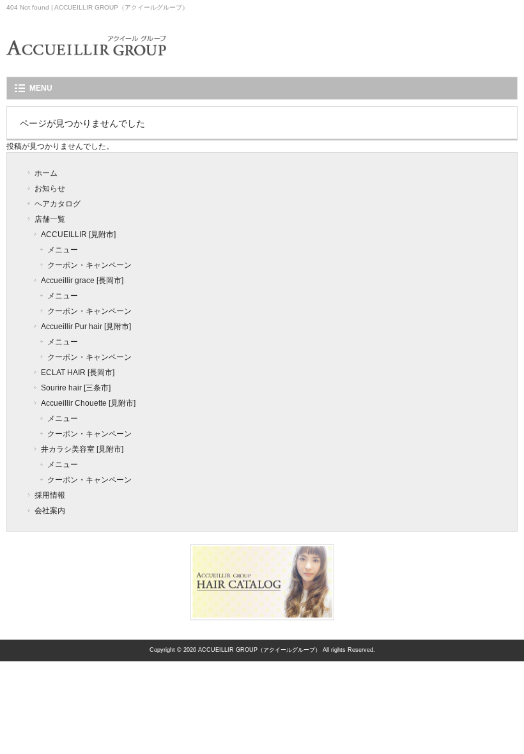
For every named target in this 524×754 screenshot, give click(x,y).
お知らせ (50, 188)
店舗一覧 (50, 219)
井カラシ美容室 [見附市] (82, 449)
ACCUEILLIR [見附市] (78, 234)
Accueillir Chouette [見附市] (88, 403)
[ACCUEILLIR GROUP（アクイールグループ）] (86, 64)
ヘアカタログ (58, 203)
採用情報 (50, 495)
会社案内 (50, 510)
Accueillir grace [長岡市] (82, 280)
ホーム (46, 173)
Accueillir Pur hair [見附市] (86, 326)
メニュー (62, 249)
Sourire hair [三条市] (76, 387)
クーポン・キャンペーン (89, 265)
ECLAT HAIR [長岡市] (77, 372)
